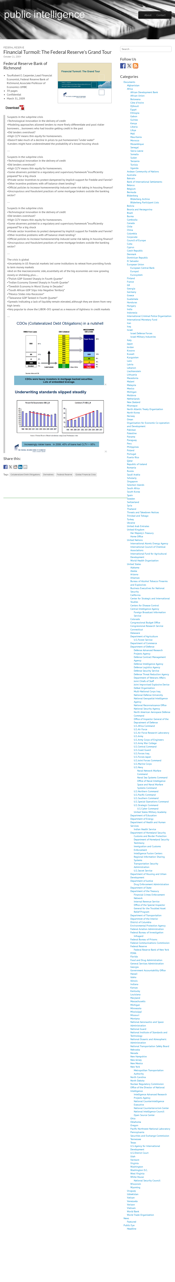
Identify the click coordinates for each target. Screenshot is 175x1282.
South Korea (133, 491)
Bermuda (131, 192)
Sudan (133, 157)
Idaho (133, 977)
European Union (135, 264)
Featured (131, 1221)
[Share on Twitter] (10, 467)
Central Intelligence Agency (144, 608)
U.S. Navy (138, 767)
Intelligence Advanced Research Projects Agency (150, 1096)
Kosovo (131, 350)
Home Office (136, 536)
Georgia (131, 288)
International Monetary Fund (142, 319)
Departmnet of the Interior (144, 918)
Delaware (135, 633)
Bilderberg (132, 195)
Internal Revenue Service (146, 901)
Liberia (134, 126)
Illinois (134, 980)
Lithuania (132, 374)
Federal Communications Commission (150, 942)
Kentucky (135, 991)
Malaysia (131, 385)
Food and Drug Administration (146, 960)
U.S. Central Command (145, 746)
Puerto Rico (133, 457)
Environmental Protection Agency (148, 925)
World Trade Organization (140, 1214)
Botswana (135, 99)
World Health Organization (144, 560)
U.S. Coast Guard (142, 750)
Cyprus (130, 247)
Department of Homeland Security (148, 832)
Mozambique (137, 144)
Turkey (130, 519)
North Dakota (137, 1080)
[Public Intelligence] (44, 14)
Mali (132, 133)
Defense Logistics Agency (147, 667)
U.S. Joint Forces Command (147, 760)
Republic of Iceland (137, 464)
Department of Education (143, 815)
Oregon (134, 1125)
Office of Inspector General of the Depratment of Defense (151, 720)
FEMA (133, 953)
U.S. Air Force (140, 729)
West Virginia (137, 1173)
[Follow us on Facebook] (123, 66)
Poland (130, 450)
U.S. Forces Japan (142, 756)
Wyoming (135, 1187)
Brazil (130, 212)
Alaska (133, 570)
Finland (131, 278)
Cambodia (132, 219)
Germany (131, 292)
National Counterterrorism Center (151, 1108)
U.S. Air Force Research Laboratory (151, 732)
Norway (131, 416)
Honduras (132, 302)
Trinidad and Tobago (138, 515)
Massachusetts (137, 1001)
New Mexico (136, 1063)
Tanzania (134, 161)
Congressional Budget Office (145, 622)
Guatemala (132, 299)
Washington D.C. (139, 1170)
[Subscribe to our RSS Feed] (135, 66)
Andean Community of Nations (143, 171)
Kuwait (130, 354)
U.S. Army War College (145, 743)
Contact (161, 15)
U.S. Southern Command (146, 798)
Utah (132, 1156)
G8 (128, 285)
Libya (133, 130)
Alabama (134, 567)
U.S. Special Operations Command (151, 801)
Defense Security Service (146, 670)
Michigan (132, 391)
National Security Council (147, 1180)
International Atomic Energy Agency (149, 543)
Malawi (130, 381)
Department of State (140, 887)
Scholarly (132, 478)
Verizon (131, 1204)
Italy (129, 340)
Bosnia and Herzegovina (139, 209)
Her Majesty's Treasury (142, 533)
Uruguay (131, 1190)
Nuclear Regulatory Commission (147, 1084)
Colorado (135, 619)
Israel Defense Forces (141, 333)
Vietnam (131, 1208)
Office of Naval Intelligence (151, 780)
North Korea (133, 412)
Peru (129, 443)
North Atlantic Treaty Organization (145, 409)
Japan (130, 343)
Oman (130, 419)
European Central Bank (142, 267)
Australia (131, 174)
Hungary (131, 305)
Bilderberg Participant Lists (144, 202)
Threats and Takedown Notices (143, 512)
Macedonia (132, 378)
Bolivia (130, 205)
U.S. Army (138, 736)
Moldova (131, 395)
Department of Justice (141, 880)
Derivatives (48, 474)
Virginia (134, 1163)
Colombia (132, 233)
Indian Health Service (145, 829)
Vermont (134, 1159)
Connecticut (136, 629)
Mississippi (136, 1011)
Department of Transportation (145, 915)
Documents (129, 82)
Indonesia (132, 312)
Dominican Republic (137, 257)
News (126, 1218)
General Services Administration (147, 963)
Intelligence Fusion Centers (148, 853)
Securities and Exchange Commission (149, 1135)
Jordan (130, 347)
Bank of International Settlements (144, 181)
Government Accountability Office (148, 970)
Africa (130, 88)
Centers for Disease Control (144, 605)
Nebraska (135, 1049)
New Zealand (133, 402)
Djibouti (134, 106)
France (130, 281)
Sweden (131, 498)
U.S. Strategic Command (146, 805)
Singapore (132, 481)
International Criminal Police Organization (149, 316)
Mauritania (136, 137)
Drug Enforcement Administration (151, 884)
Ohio (133, 1118)
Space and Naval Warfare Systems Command (150, 786)
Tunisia (134, 164)
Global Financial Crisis (86, 474)
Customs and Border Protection (150, 836)
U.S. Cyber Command (147, 808)
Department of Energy (141, 818)
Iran (129, 323)
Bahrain (131, 178)
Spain (130, 495)
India (129, 309)
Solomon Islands (135, 484)
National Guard (138, 1029)
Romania (131, 467)
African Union (137, 95)
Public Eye (129, 1225)
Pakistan (131, 429)
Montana (135, 1018)
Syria (129, 505)
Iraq (129, 326)
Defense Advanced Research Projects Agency (148, 652)
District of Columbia (140, 922)
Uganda (134, 168)
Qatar (130, 460)
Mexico (130, 388)
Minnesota (135, 1008)
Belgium (131, 188)
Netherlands (133, 398)
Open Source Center (144, 1115)
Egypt (133, 109)
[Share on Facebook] (5, 467)
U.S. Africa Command (144, 725)
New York (135, 1066)
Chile (129, 226)
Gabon (133, 116)
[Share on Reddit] (15, 467)
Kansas (134, 987)
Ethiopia (134, 112)
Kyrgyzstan (133, 357)
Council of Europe (136, 240)
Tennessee (135, 1139)
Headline (131, 1228)
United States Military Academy (150, 812)
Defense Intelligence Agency (148, 663)
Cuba (129, 243)
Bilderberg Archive (140, 199)
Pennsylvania (137, 1132)
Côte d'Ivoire (137, 102)
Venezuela (132, 1201)
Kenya (133, 123)
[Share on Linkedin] (20, 467)
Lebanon (131, 367)
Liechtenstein (134, 371)
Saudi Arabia (133, 474)
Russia (130, 471)
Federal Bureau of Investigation (146, 932)
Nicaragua (132, 405)
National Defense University (148, 695)
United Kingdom (135, 529)
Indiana (134, 984)
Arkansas (135, 577)
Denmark (131, 254)
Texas (133, 1142)
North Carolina (138, 1077)
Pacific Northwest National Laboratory (150, 1128)
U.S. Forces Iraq (141, 753)
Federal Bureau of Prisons (143, 939)
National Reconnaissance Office (150, 705)
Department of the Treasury (144, 891)
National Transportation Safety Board (149, 1046)
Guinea (134, 119)
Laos (129, 360)
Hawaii (133, 973)
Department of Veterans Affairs (150, 677)
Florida (134, 956)
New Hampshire (138, 1056)
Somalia (134, 154)
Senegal (134, 147)
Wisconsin (135, 1183)
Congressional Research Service (146, 626)
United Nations (135, 540)
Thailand (131, 508)
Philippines (133, 446)
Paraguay (132, 440)
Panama (131, 436)
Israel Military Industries (143, 336)
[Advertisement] (65, 490)
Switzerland (133, 502)
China (130, 229)
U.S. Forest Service (143, 639)
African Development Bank (144, 92)
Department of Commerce (143, 643)
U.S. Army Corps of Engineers (149, 739)
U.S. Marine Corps (143, 763)
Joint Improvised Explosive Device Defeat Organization (151, 686)
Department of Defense (142, 646)
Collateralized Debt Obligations (25, 474)
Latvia (130, 364)
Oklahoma (135, 1121)
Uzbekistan (132, 1194)
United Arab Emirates (138, 526)
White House (137, 1176)
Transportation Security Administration (146, 865)
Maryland (135, 997)
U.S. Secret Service (143, 870)
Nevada (134, 1053)
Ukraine (131, 522)
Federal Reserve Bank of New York (151, 949)
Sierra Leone (136, 150)
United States (134, 564)
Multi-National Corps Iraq (147, 691)
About (147, 15)
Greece (130, 295)
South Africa (133, 488)
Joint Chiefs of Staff (144, 681)
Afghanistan (133, 85)
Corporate (132, 236)
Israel (130, 329)
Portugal (131, 453)
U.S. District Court (139, 1152)
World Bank (133, 1211)
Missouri (134, 1015)
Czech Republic (135, 250)
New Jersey (136, 1059)
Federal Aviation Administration (147, 929)
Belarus (131, 185)
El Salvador (133, 261)
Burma (130, 216)
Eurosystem (136, 274)
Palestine (132, 433)
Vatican (131, 1197)
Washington (136, 1166)
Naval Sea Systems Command (152, 777)
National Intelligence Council (149, 1111)
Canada (131, 223)
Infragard (138, 936)
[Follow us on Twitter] (129, 66)
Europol (134, 271)
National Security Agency (147, 708)
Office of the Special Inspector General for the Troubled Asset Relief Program (150, 908)
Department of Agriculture (144, 636)
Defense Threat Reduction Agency (151, 674)
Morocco (134, 140)
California (135, 595)
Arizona (134, 574)
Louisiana (135, 994)
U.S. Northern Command (146, 791)
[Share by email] (25, 467)
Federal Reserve (13, 47)
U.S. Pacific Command (145, 794)
